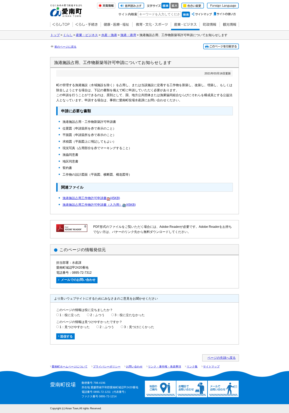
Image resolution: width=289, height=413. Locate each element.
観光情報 (229, 24)
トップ (55, 35)
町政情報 (210, 24)
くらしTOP (61, 24)
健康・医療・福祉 (116, 24)
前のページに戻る (65, 46)
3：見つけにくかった (139, 327)
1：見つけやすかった (75, 327)
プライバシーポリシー (107, 366)
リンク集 (192, 366)
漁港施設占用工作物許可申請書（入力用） (99, 204)
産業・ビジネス (185, 24)
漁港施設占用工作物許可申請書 (91, 198)
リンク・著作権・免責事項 (164, 366)
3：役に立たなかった (130, 315)
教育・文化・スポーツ (151, 24)
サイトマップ (211, 366)
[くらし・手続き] (87, 24)
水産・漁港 (109, 35)
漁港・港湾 (128, 35)
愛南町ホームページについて (69, 366)
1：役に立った (70, 315)
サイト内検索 (127, 14)
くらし (68, 35)
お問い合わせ (134, 366)
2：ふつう (97, 315)
